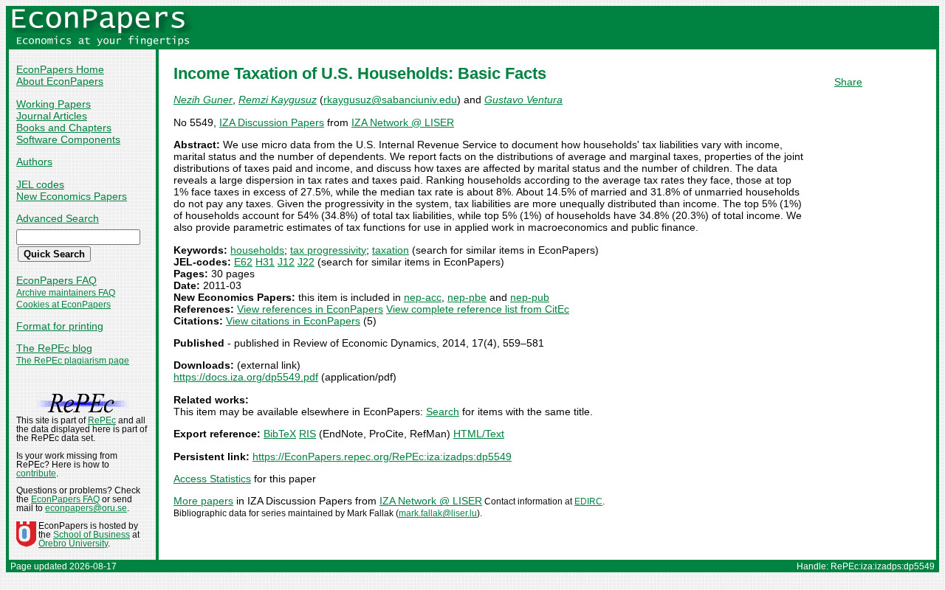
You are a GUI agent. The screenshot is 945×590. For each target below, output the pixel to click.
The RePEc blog (54, 348)
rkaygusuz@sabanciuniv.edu (390, 99)
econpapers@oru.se (86, 508)
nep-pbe (467, 297)
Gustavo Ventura (523, 99)
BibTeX (280, 434)
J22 (306, 262)
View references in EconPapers (310, 309)
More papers (203, 501)
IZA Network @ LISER (402, 122)
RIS (307, 434)
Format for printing (59, 326)
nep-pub (529, 297)
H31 (265, 262)
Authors (34, 161)
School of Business (91, 534)
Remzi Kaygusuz (277, 99)
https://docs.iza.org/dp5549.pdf (245, 377)
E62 (243, 262)
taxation (390, 250)
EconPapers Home (60, 69)
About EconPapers (59, 81)
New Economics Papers (71, 196)
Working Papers (53, 104)
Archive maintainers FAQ (65, 292)
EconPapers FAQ (56, 280)
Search (442, 411)
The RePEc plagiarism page (72, 360)
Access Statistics (212, 479)
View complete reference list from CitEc (477, 309)
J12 (286, 262)
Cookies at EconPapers (63, 304)
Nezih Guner (203, 99)
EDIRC (588, 501)
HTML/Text (478, 434)
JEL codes (40, 184)
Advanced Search (57, 218)
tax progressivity (328, 250)
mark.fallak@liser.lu (438, 513)
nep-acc (422, 297)
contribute (36, 473)
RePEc (102, 420)
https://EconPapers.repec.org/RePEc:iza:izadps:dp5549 (382, 456)
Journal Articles (51, 116)
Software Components (68, 139)
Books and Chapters (63, 127)
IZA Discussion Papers (271, 122)
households (257, 250)
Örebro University (73, 543)
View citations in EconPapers (293, 321)
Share (848, 82)
